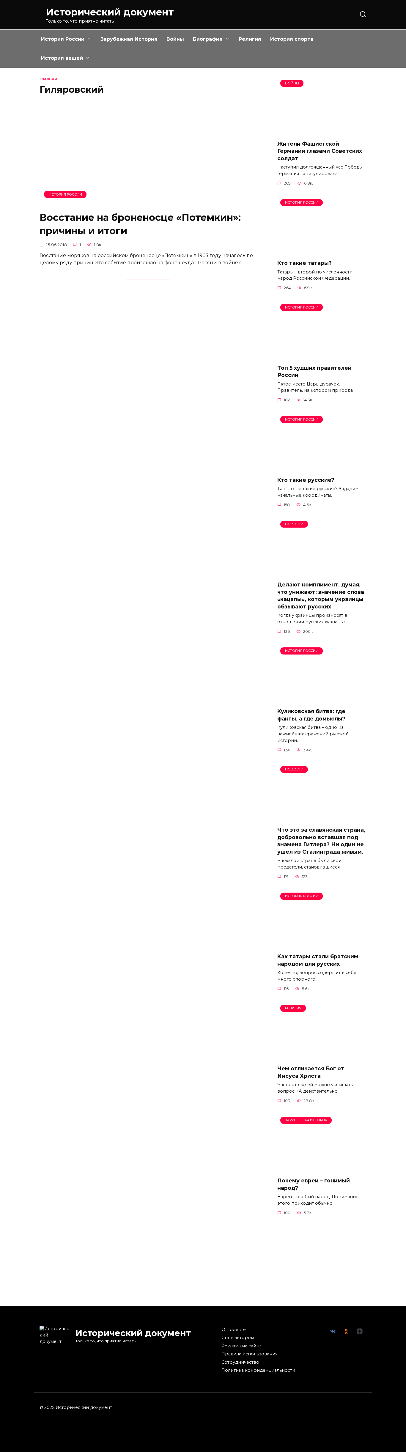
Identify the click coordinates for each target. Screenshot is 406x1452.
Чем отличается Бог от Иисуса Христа (310, 1072)
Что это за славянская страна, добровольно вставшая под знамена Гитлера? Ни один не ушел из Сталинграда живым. (321, 841)
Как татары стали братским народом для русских (317, 960)
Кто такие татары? (304, 263)
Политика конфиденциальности (258, 1370)
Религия (250, 39)
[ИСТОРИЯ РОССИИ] (148, 202)
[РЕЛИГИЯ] (321, 1056)
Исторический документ (110, 12)
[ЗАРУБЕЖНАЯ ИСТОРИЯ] (321, 1168)
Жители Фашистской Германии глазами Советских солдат (319, 150)
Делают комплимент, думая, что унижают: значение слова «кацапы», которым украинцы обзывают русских (320, 595)
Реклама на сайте (241, 1346)
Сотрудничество (240, 1362)
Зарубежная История (129, 39)
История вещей (62, 58)
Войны (175, 39)
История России (62, 39)
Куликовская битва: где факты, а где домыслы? (311, 715)
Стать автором (237, 1337)
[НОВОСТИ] (321, 572)
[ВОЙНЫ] (321, 131)
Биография (208, 39)
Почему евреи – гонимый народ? (313, 1184)
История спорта (291, 39)
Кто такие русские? (305, 479)
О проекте (233, 1329)
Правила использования (249, 1354)
